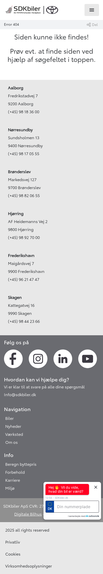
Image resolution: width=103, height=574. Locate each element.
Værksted (14, 434)
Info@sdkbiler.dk (20, 394)
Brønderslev (19, 171)
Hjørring (16, 213)
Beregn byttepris (20, 464)
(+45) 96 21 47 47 (23, 279)
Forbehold (15, 472)
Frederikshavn (21, 255)
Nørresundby (20, 129)
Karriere (12, 480)
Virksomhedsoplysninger (28, 566)
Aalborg (15, 87)
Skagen (15, 297)
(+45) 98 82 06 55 (24, 195)
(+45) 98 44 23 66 (24, 321)
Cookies (12, 554)
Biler (9, 418)
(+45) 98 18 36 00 (23, 111)
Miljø (9, 488)
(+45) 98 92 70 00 (24, 237)
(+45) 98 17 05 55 (23, 153)
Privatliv (12, 542)
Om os (11, 442)
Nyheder (13, 426)
